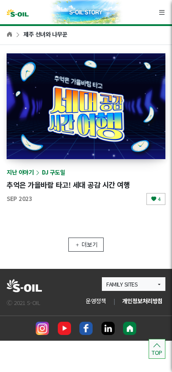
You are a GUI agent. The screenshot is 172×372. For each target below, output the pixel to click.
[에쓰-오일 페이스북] (86, 328)
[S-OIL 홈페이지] (129, 328)
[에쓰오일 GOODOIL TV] (64, 328)
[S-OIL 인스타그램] (42, 328)
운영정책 (96, 301)
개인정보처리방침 (142, 301)
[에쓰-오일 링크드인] (108, 328)
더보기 (89, 244)
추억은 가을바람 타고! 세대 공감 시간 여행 (68, 184)
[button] (133, 284)
